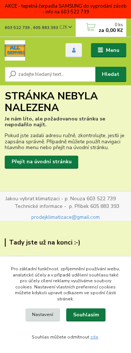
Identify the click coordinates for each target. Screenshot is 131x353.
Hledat (110, 74)
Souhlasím (86, 314)
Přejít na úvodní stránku (42, 161)
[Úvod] (30, 50)
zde (94, 337)
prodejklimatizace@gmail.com (65, 217)
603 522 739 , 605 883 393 (31, 27)
